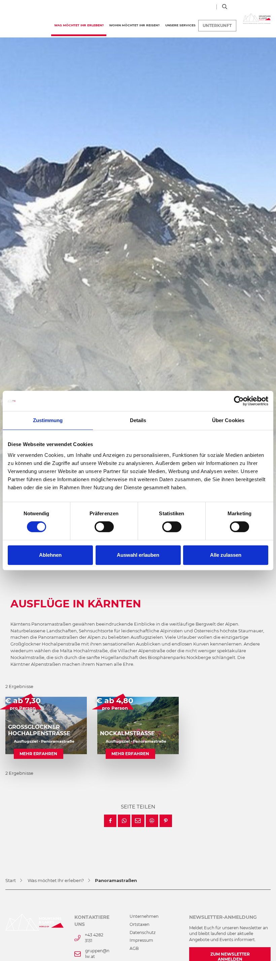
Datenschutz (143, 932)
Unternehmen (144, 916)
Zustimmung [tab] (48, 420)
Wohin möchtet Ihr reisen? (134, 25)
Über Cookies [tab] (228, 420)
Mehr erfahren (38, 753)
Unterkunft (217, 25)
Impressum (141, 940)
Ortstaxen (139, 924)
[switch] (104, 526)
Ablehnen (50, 555)
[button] (110, 821)
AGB (134, 948)
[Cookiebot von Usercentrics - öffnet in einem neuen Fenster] (238, 401)
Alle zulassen (225, 555)
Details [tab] (138, 420)
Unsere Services (180, 25)
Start (10, 880)
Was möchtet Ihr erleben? (80, 25)
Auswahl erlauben (138, 555)
